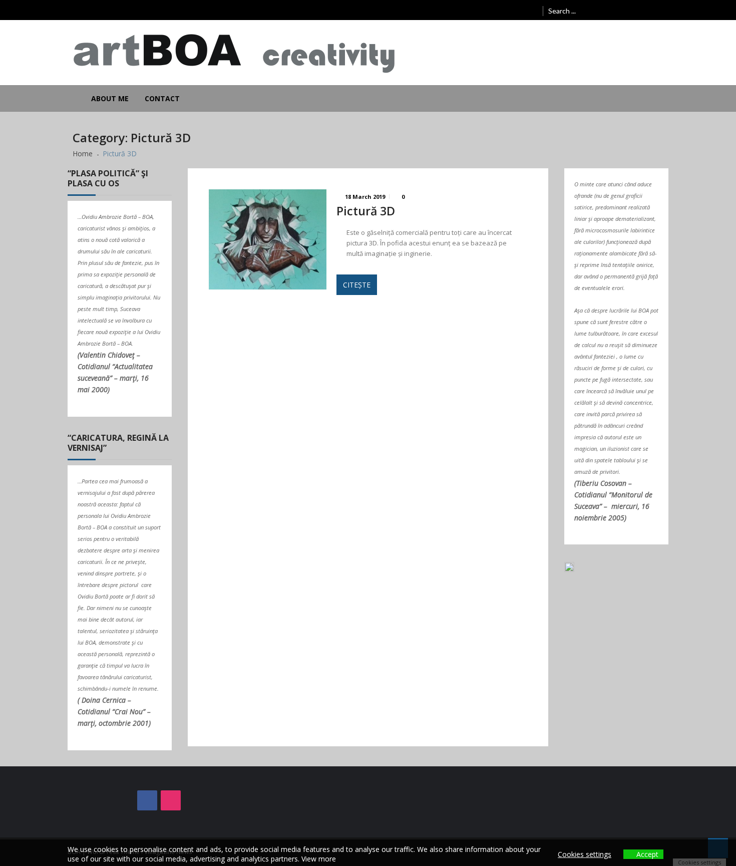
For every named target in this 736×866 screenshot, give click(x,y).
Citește (357, 285)
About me (110, 98)
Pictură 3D (365, 211)
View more (318, 858)
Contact (162, 98)
